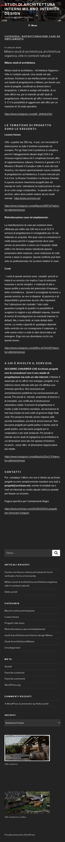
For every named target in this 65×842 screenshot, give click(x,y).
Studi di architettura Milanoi (19, 641)
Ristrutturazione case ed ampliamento (25, 629)
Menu (34, 25)
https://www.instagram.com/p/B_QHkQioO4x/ (28, 114)
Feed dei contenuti (14, 672)
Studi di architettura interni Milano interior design (32, 9)
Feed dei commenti (15, 678)
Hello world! (11, 592)
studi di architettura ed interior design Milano (29, 635)
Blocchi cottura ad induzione (20, 610)
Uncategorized (12, 647)
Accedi (8, 666)
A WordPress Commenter (18, 703)
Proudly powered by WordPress (20, 834)
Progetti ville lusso (14, 623)
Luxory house (12, 617)
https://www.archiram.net (27, 198)
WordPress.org (13, 685)
